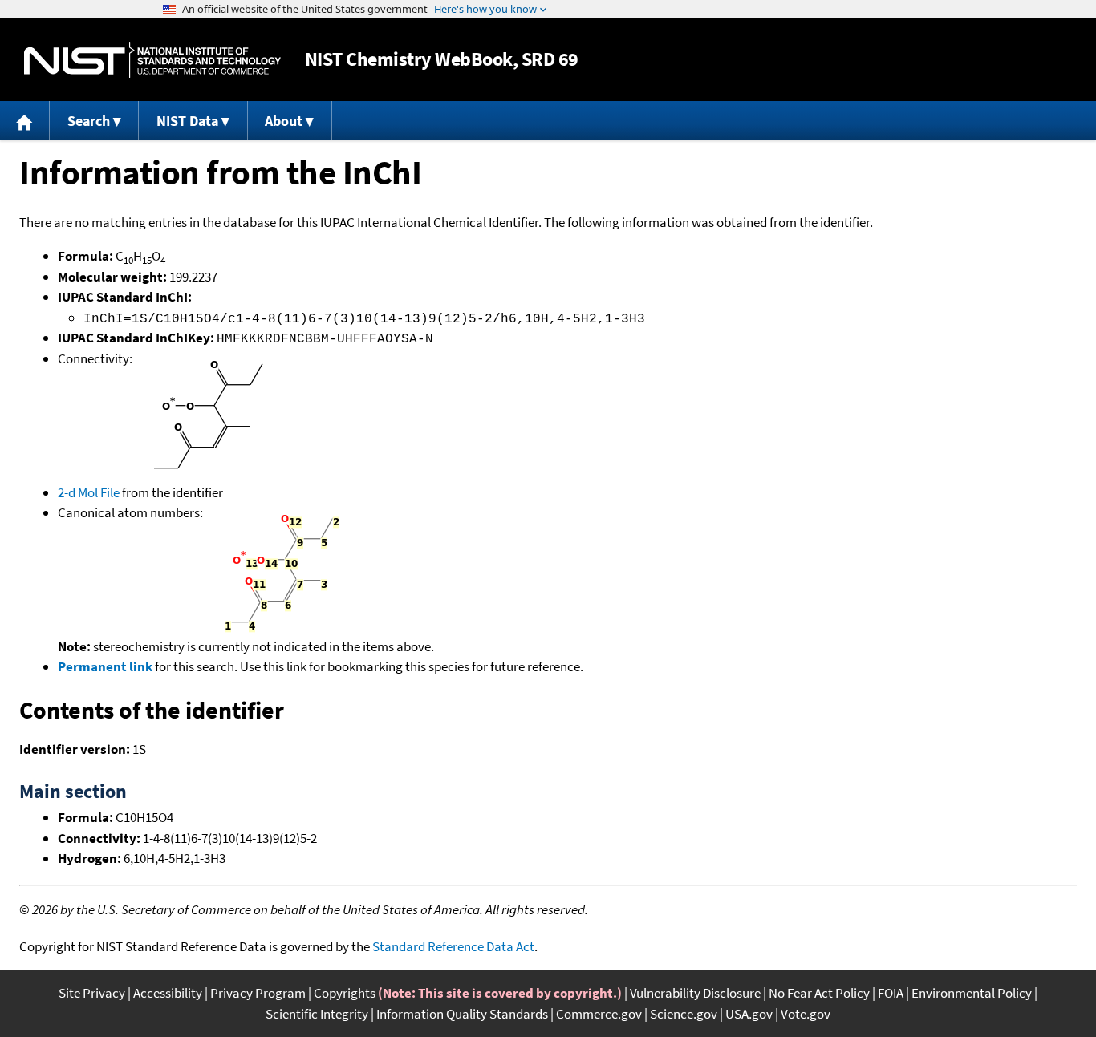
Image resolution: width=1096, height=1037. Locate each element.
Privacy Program (258, 993)
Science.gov (683, 1014)
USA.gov (749, 1014)
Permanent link (105, 666)
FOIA (890, 993)
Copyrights (344, 993)
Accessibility (167, 993)
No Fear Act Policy (819, 993)
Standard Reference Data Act (453, 946)
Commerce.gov (599, 1014)
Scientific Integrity (317, 1014)
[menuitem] (25, 120)
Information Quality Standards (462, 1014)
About (283, 120)
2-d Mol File (89, 492)
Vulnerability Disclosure (695, 993)
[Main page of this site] (25, 120)
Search (88, 120)
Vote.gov (805, 1014)
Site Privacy (92, 993)
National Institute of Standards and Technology (152, 60)
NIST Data (187, 120)
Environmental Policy (971, 993)
